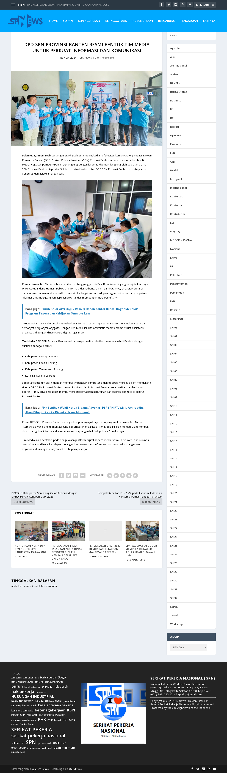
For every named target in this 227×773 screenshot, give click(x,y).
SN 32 (173, 598)
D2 (171, 118)
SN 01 (173, 327)
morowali (32, 714)
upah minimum (64, 748)
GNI (172, 161)
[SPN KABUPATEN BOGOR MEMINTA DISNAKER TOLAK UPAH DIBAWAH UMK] (142, 531)
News (88, 57)
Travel (174, 615)
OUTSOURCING (46, 715)
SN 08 (173, 388)
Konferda (176, 205)
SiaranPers (176, 318)
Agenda (175, 48)
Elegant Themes (39, 769)
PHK (42, 719)
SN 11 (173, 414)
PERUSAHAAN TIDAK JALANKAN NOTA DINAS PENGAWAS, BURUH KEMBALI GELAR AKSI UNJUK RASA (67, 552)
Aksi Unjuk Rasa (31, 678)
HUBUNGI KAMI (142, 21)
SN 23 (173, 519)
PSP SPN (69, 720)
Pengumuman (179, 283)
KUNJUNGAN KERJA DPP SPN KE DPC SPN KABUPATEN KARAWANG (30, 549)
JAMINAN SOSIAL (53, 701)
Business (175, 100)
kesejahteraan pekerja (56, 705)
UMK (56, 743)
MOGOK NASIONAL (181, 240)
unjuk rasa (35, 748)
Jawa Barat (70, 701)
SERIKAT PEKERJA (31, 729)
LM (81, 57)
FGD (172, 152)
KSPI (71, 710)
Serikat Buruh (27, 724)
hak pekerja (22, 691)
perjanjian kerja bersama (23, 720)
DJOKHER (175, 135)
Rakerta (175, 310)
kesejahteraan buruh (26, 705)
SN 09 (173, 397)
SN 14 (173, 441)
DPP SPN (47, 686)
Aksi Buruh (16, 678)
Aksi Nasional (178, 65)
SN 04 (173, 353)
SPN (31, 742)
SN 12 (173, 423)
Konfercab (176, 196)
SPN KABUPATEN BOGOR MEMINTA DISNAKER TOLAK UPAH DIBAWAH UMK (141, 550)
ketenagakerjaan (50, 710)
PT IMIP (15, 724)
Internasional (178, 187)
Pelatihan (176, 275)
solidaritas (17, 743)
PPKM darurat (54, 720)
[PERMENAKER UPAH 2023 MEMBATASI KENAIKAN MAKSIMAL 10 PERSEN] (105, 531)
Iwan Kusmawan (22, 701)
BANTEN (175, 83)
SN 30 (173, 580)
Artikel (174, 74)
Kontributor (177, 214)
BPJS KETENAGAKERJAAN (49, 681)
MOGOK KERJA (18, 715)
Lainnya (209, 21)
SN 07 (173, 380)
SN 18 (173, 475)
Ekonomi (175, 144)
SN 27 (173, 554)
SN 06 (173, 371)
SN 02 (173, 336)
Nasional (175, 249)
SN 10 (173, 406)
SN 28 (173, 563)
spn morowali (44, 743)
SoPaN (68, 21)
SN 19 (173, 484)
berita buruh (48, 677)
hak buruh (61, 687)
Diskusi (174, 126)
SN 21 (173, 502)
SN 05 (173, 362)
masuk (29, 586)
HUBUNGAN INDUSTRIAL (32, 696)
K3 (12, 705)
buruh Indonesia (32, 687)
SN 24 (173, 528)
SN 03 (173, 345)
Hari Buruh (41, 692)
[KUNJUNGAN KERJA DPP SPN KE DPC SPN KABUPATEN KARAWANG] (31, 531)
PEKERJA (60, 714)
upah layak (46, 748)
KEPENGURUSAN (89, 21)
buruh (17, 686)
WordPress (75, 769)
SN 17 (173, 467)
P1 (171, 266)
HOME (53, 21)
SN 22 (173, 510)
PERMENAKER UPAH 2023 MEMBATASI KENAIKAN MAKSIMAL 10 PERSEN (104, 549)
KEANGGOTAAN (116, 21)
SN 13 (173, 432)
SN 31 (173, 589)
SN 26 (173, 545)
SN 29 (173, 571)
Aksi (172, 57)
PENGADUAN (189, 21)
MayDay (175, 231)
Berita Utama (178, 91)
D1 (171, 109)
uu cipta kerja (18, 752)
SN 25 (173, 537)
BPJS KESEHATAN (22, 681)
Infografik (176, 179)
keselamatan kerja (22, 710)
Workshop (176, 624)
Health (174, 170)
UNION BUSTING (19, 748)
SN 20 (173, 493)
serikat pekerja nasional (38, 736)
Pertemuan (177, 292)
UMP (63, 743)
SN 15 (173, 449)
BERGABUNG (166, 21)
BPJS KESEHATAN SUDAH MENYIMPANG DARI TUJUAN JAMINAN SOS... (67, 4)
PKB (172, 301)
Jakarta (39, 701)
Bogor (62, 677)
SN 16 (173, 458)
